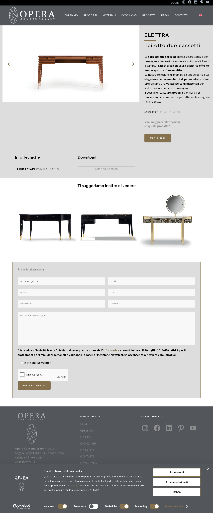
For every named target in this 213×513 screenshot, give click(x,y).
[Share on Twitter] (161, 111)
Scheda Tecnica (106, 169)
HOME (84, 424)
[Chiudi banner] (208, 469)
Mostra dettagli (174, 506)
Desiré (45, 220)
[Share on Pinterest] (174, 111)
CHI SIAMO (87, 430)
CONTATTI (87, 456)
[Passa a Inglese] (201, 15)
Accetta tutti (177, 472)
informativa (111, 350)
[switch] (93, 506)
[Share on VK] (178, 111)
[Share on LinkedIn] (170, 111)
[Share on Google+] (165, 111)
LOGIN (175, 2)
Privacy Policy (88, 463)
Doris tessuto (168, 220)
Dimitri (107, 220)
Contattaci (157, 138)
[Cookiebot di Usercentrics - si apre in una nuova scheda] (21, 506)
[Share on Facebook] (157, 111)
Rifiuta (177, 491)
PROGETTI (87, 450)
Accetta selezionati (177, 482)
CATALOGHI (88, 443)
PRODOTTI (87, 437)
